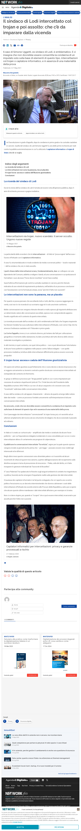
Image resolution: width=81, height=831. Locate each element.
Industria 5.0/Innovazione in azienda (53, 12)
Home (5, 40)
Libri (67, 12)
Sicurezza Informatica (8, 12)
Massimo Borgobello (11, 73)
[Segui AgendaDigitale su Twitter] (47, 780)
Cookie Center (10, 787)
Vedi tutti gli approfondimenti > (67, 773)
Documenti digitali (34, 12)
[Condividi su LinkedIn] (7, 45)
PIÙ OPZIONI (59, 827)
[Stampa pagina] (22, 45)
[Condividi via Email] (14, 45)
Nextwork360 (10, 797)
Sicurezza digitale (16, 40)
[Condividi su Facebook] (4, 45)
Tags (18, 785)
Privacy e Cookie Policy (36, 785)
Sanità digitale (21, 12)
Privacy (28, 40)
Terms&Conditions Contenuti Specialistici (58, 785)
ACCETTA (20, 827)
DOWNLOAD (32, 675)
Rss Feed (25, 785)
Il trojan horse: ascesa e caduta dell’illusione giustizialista (28, 173)
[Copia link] (18, 45)
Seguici (33, 780)
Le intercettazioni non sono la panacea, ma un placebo (27, 170)
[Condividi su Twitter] (11, 45)
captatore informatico (56, 149)
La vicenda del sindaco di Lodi (17, 167)
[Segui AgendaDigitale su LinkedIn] (43, 780)
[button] (5, 7)
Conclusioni (9, 175)
